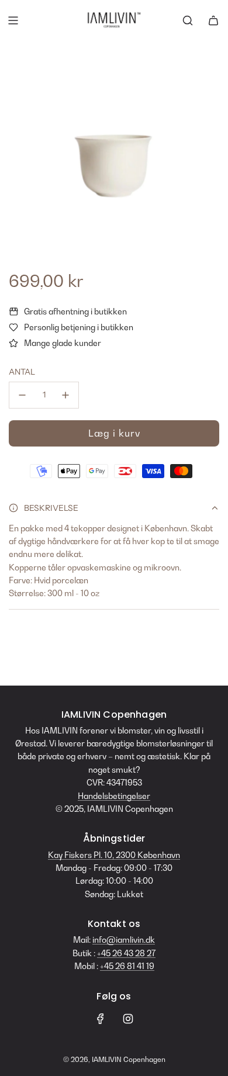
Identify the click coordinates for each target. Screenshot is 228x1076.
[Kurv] (213, 20)
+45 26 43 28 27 (126, 953)
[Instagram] (128, 1019)
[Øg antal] (65, 395)
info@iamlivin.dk (123, 939)
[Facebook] (100, 1019)
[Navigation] (13, 20)
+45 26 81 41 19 (127, 966)
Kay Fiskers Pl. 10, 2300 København (114, 855)
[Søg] (188, 20)
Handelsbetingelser (114, 796)
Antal (22, 371)
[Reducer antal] (22, 395)
